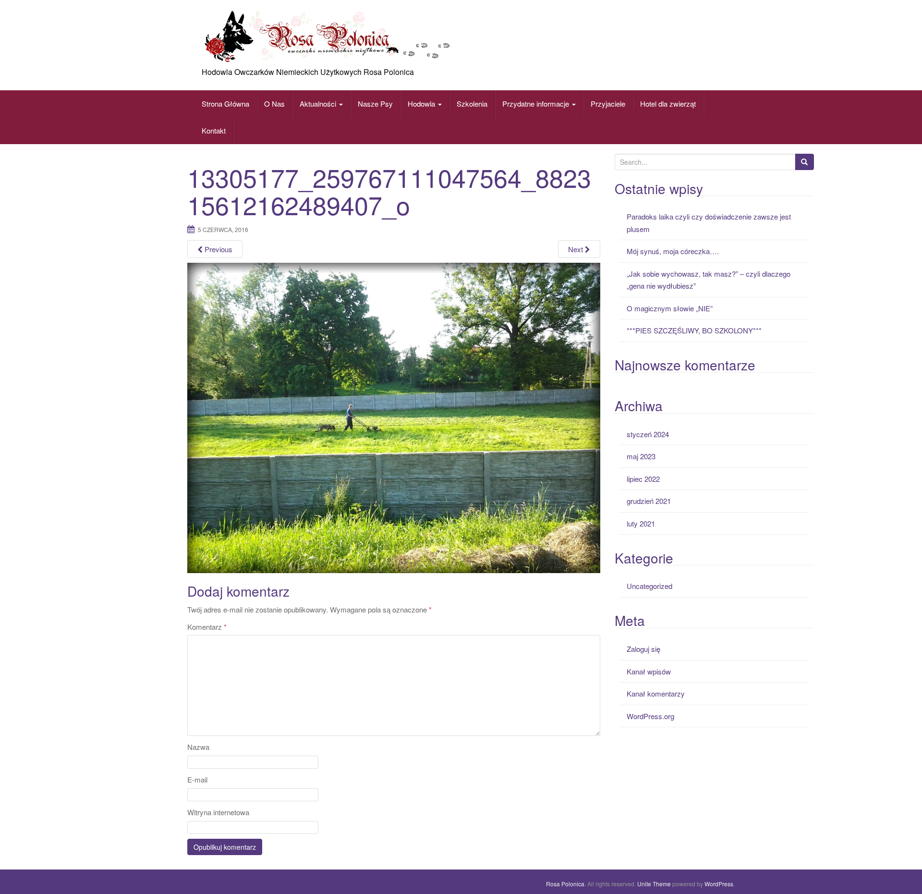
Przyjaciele (608, 103)
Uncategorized (649, 586)
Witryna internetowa (218, 812)
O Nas (274, 103)
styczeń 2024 (648, 434)
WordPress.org (650, 716)
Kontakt (214, 130)
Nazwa (198, 747)
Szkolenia (472, 103)
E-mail (197, 779)
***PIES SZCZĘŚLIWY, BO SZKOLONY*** (694, 330)
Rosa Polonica (565, 884)
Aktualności (319, 103)
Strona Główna (225, 103)
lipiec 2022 (643, 479)
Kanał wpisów (649, 671)
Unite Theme (654, 884)
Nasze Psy (375, 103)
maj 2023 (641, 456)
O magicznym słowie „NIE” (670, 308)
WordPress (718, 884)
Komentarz (207, 627)
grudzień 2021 (649, 501)
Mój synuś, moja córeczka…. (673, 251)
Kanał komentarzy (656, 693)
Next (576, 249)
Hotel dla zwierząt (668, 103)
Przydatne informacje (536, 103)
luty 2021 (641, 523)
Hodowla (421, 103)
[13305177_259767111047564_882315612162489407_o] (393, 417)
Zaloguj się (643, 649)
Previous (217, 249)
